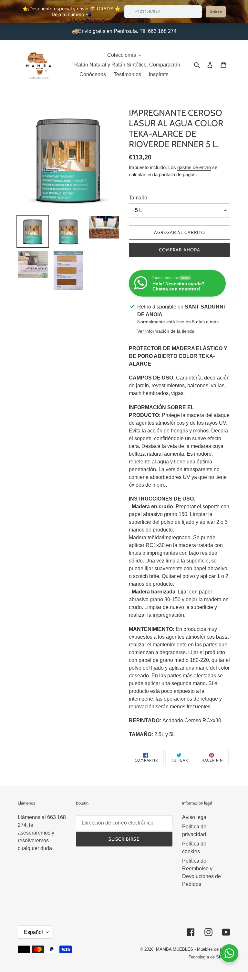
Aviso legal (195, 817)
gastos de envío (194, 167)
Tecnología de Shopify (209, 957)
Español (33, 932)
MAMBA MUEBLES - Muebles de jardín (193, 949)
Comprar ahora (180, 250)
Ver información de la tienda (165, 331)
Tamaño (138, 197)
